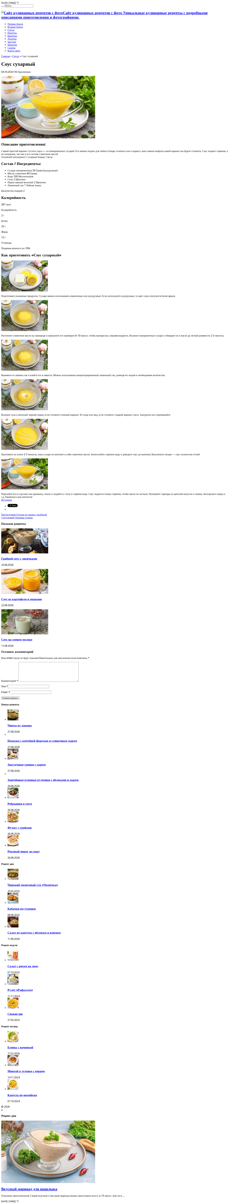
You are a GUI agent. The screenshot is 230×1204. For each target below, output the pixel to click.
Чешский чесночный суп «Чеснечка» (33, 885)
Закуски (12, 41)
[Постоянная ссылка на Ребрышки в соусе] (13, 797)
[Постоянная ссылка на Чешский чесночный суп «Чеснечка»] (13, 878)
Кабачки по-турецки (22, 908)
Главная (5, 56)
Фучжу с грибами (20, 827)
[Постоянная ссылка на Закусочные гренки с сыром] (13, 758)
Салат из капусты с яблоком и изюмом (34, 932)
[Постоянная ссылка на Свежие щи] (13, 1007)
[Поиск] (2, 6)
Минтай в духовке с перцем (26, 1071)
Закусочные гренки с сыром (27, 764)
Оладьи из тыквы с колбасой (24, 514)
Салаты (11, 47)
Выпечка (12, 35)
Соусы (11, 29)
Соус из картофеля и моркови (21, 599)
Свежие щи (15, 1014)
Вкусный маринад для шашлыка (29, 1189)
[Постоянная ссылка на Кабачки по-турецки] (13, 902)
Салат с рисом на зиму (23, 966)
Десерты (12, 38)
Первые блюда (15, 24)
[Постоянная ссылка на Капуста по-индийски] (13, 1089)
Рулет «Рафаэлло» (20, 990)
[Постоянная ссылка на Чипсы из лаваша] (13, 719)
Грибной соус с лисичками (19, 558)
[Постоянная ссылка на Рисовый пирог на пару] (13, 845)
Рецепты (12, 32)
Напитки (12, 44)
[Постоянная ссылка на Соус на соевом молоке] (24, 633)
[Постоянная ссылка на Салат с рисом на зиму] (13, 960)
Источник (6, 499)
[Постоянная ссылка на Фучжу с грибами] (13, 821)
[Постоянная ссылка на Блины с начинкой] (13, 1041)
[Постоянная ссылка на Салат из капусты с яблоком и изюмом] (13, 926)
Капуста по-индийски (22, 1095)
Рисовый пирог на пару (24, 851)
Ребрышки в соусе (20, 803)
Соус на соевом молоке (16, 639)
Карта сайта (14, 50)
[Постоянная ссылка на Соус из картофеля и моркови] (24, 593)
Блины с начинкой (20, 1047)
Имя (3, 686)
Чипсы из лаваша (20, 725)
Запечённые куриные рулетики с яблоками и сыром (43, 780)
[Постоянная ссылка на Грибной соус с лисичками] (24, 552)
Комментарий (9, 680)
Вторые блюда (15, 27)
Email (4, 692)
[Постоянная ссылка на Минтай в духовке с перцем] (13, 1065)
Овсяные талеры (17, 517)
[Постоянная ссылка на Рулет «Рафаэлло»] (13, 984)
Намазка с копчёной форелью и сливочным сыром (42, 740)
